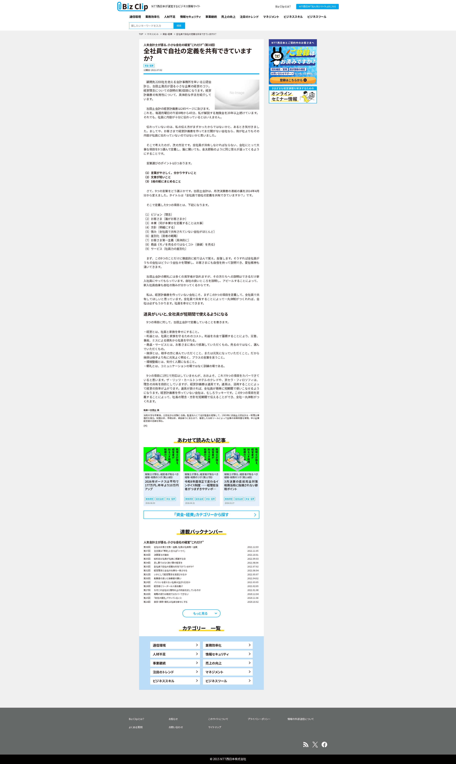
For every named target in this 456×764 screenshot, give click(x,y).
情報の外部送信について (300, 719)
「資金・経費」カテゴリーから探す (201, 514)
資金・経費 (167, 33)
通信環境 (159, 645)
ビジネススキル (163, 680)
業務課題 (149, 498)
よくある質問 (135, 727)
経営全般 (160, 498)
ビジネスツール (216, 680)
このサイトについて (218, 719)
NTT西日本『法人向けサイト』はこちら (317, 6)
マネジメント (153, 33)
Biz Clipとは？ (283, 6)
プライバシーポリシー (259, 719)
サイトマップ (214, 727)
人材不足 (159, 654)
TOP (141, 33)
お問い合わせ (176, 727)
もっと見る (200, 613)
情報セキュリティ (217, 654)
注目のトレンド (163, 672)
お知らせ (173, 719)
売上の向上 (214, 663)
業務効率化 (214, 645)
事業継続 (159, 663)
